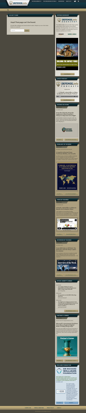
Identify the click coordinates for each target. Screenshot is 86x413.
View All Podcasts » (68, 100)
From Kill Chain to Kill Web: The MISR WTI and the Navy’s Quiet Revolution (66, 249)
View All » (71, 402)
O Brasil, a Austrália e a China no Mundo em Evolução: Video (66, 208)
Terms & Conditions (39, 407)
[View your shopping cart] (78, 1)
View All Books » (67, 74)
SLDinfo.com (28, 407)
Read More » (59, 139)
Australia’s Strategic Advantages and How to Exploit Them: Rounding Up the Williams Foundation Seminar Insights (66, 378)
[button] (57, 54)
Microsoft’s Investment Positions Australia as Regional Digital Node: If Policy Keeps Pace (67, 325)
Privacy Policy (50, 407)
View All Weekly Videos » (71, 234)
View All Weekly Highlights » (71, 193)
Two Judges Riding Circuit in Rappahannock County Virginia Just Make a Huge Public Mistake (67, 288)
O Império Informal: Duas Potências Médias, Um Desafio (66, 153)
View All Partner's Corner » (71, 360)
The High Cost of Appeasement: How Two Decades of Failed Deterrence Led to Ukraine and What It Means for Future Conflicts (68, 303)
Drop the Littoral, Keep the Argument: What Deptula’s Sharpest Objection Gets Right (66, 114)
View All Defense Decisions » (71, 139)
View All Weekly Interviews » (71, 275)
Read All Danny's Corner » (71, 310)
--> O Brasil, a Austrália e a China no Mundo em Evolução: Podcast (67, 93)
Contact (59, 407)
